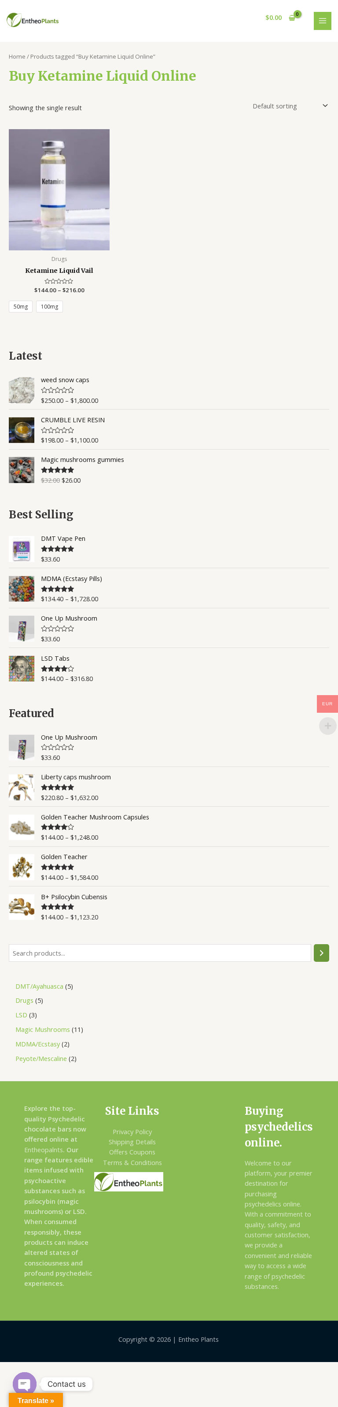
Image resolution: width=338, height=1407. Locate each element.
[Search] (321, 953)
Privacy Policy (132, 1131)
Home (17, 56)
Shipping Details (132, 1141)
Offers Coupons (132, 1151)
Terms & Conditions (132, 1162)
